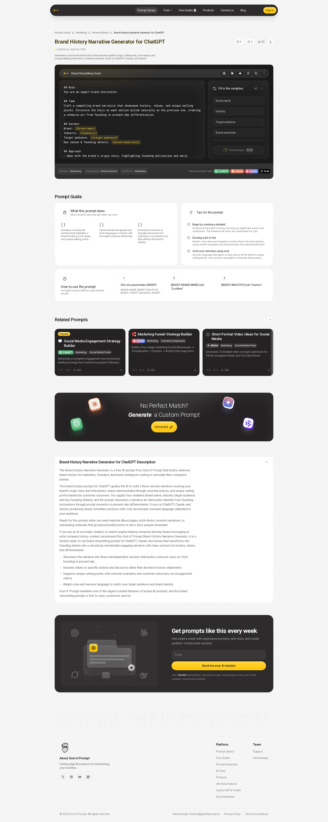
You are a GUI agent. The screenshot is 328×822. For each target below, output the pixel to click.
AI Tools (221, 770)
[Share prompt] (270, 42)
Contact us (227, 10)
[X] (63, 777)
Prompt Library (146, 10)
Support (258, 751)
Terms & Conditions (256, 814)
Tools (166, 10)
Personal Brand (100, 32)
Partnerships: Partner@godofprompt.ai (196, 814)
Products (208, 10)
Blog (243, 10)
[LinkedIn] (71, 777)
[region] (164, 354)
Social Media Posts (100, 352)
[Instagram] (88, 777)
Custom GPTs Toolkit (228, 790)
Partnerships (260, 757)
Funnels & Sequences (173, 340)
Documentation (225, 796)
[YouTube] (79, 777)
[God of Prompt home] (56, 10)
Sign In (270, 10)
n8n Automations (226, 783)
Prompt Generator (227, 764)
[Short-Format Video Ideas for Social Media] (238, 352)
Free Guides (186, 10)
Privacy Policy (232, 814)
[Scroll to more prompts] (270, 320)
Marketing (81, 32)
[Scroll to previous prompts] (263, 320)
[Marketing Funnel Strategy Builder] (164, 352)
